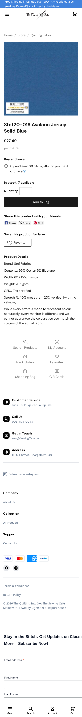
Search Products (25, 348)
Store (21, 35)
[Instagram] (16, 568)
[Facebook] (6, 568)
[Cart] (75, 14)
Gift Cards (56, 377)
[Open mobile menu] (7, 14)
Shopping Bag (25, 377)
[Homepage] (41, 14)
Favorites (56, 362)
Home (8, 35)
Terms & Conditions (16, 586)
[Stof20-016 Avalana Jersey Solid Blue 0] (41, 79)
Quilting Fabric (41, 35)
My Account (57, 348)
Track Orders (25, 362)
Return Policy (12, 595)
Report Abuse (57, 608)
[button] (17, 243)
